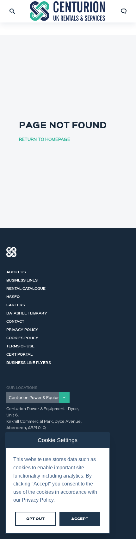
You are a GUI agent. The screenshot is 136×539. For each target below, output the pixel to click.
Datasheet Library (26, 312)
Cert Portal (19, 353)
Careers (15, 304)
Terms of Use (20, 345)
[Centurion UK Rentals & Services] (68, 11)
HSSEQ (13, 296)
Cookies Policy (22, 337)
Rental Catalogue (26, 287)
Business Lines (22, 279)
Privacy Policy (22, 329)
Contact (15, 320)
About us (16, 271)
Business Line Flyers (28, 362)
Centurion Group (11, 252)
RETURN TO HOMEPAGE (44, 139)
